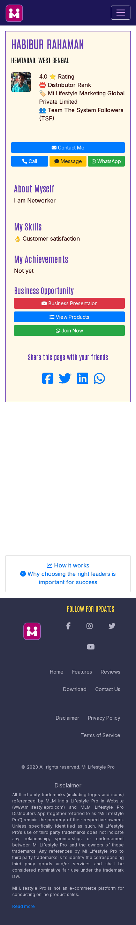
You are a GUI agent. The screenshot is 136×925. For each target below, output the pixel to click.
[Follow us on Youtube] (91, 647)
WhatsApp (108, 161)
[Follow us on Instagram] (90, 626)
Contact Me (70, 148)
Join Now (71, 330)
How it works (70, 565)
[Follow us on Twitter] (111, 626)
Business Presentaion (72, 303)
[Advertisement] (68, 476)
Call (32, 161)
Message (70, 161)
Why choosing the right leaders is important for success (71, 578)
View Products (71, 317)
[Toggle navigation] (120, 13)
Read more (23, 906)
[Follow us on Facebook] (68, 626)
